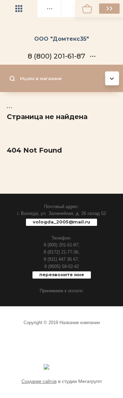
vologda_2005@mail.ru (61, 221)
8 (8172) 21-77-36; (62, 252)
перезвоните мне (61, 274)
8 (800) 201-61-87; (62, 244)
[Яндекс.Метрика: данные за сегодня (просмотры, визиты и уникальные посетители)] (46, 367)
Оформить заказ (109, 8)
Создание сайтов (39, 381)
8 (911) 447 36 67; (61, 259)
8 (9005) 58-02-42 (61, 266)
